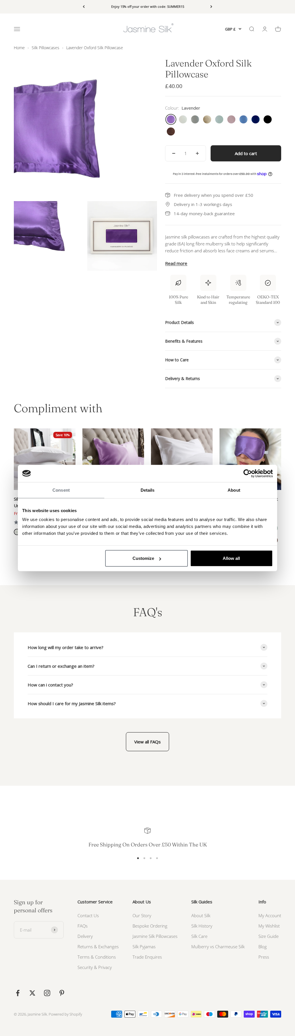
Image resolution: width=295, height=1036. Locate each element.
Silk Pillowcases (45, 47)
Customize (143, 558)
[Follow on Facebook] (18, 993)
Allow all (231, 558)
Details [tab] (148, 489)
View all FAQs (147, 742)
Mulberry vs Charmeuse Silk (218, 946)
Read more (176, 263)
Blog (262, 946)
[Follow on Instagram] (47, 993)
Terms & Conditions (96, 957)
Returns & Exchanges (98, 946)
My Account (269, 915)
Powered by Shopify (65, 1014)
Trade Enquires (147, 957)
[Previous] (84, 6)
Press (263, 957)
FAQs (82, 926)
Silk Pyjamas (144, 946)
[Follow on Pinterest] (62, 993)
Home (19, 47)
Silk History (201, 926)
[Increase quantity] (197, 153)
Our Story (142, 915)
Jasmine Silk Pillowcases (155, 936)
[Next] (211, 6)
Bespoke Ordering (150, 926)
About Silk (200, 915)
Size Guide (268, 936)
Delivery (85, 936)
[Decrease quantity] (173, 153)
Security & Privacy (94, 967)
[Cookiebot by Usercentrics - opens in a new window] (247, 473)
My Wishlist (269, 926)
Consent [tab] (61, 489)
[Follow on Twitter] (32, 993)
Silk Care (199, 936)
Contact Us (88, 915)
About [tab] (234, 489)
